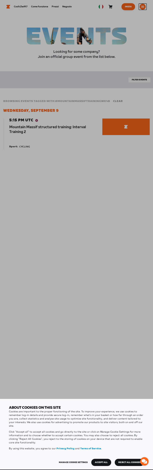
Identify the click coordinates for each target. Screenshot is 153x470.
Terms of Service (90, 448)
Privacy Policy (65, 448)
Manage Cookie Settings (73, 462)
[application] (144, 461)
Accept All (101, 462)
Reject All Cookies (129, 462)
